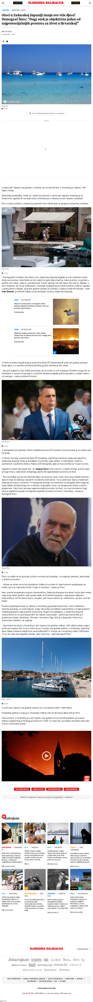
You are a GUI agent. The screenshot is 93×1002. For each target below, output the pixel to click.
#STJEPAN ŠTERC (54, 789)
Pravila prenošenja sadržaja (34, 978)
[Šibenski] (64, 969)
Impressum (70, 978)
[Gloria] (76, 959)
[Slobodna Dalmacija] (46, 3)
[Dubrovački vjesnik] (33, 969)
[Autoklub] (44, 964)
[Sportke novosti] (46, 959)
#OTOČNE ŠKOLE (22, 789)
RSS (55, 981)
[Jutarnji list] (18, 959)
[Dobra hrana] (19, 964)
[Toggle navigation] (3, 3)
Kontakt (80, 978)
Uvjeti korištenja (13, 978)
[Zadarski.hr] (50, 969)
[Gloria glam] (83, 959)
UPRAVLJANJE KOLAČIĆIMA (46, 988)
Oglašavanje (31, 981)
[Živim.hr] (67, 959)
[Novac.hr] (61, 964)
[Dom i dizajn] (32, 964)
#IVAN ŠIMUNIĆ (71, 789)
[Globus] (56, 959)
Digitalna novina (45, 981)
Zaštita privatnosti (55, 978)
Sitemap (63, 981)
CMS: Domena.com (65, 993)
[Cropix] (75, 964)
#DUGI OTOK (38, 789)
